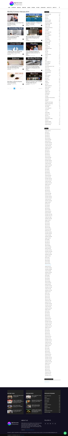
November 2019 (47, 251)
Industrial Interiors (48, 72)
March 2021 (47, 227)
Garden (28, 7)
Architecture (47, 15)
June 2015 (46, 330)
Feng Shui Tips (47, 46)
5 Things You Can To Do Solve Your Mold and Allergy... (15, 23)
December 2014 (47, 339)
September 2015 (47, 325)
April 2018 (46, 279)
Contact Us (49, 7)
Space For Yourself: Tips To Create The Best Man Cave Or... (34, 82)
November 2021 (47, 215)
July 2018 (46, 275)
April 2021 (46, 226)
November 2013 (47, 358)
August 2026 (47, 130)
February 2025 (47, 157)
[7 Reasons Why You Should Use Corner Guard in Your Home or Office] (15, 46)
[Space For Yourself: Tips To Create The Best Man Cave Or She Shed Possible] (34, 76)
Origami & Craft (47, 91)
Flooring (46, 52)
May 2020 (46, 242)
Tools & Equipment (48, 108)
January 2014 (47, 355)
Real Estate (47, 99)
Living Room (43, 7)
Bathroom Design (48, 20)
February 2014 (47, 354)
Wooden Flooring (48, 124)
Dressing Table (47, 42)
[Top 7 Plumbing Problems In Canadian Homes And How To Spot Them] (34, 46)
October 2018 (47, 270)
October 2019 (47, 252)
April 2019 (46, 261)
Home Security (47, 69)
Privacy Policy (22, 435)
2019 (10, 10)
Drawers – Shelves (48, 40)
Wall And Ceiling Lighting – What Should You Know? (36, 405)
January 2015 (47, 337)
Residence (46, 100)
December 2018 (47, 267)
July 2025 (46, 150)
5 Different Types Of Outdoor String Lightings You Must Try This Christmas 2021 (36, 410)
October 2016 (47, 306)
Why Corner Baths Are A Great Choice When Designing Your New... (33, 38)
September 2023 (47, 182)
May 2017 (46, 296)
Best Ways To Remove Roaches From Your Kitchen (14, 82)
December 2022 (47, 196)
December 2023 (47, 178)
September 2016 (47, 308)
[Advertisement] (42, 3)
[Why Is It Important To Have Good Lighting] (28, 396)
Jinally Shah (9, 39)
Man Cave (46, 84)
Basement (46, 18)
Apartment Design (48, 14)
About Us (54, 7)
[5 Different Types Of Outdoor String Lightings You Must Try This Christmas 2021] (28, 411)
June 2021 (46, 223)
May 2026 (46, 135)
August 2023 (47, 184)
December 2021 (47, 214)
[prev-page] (8, 88)
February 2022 (47, 211)
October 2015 (47, 324)
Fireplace (46, 49)
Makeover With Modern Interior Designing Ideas (18, 396)
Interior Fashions (47, 75)
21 (41, 25)
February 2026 (47, 139)
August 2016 (47, 309)
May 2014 (46, 349)
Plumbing (46, 96)
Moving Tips (47, 88)
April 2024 (46, 172)
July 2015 (46, 328)
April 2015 (46, 333)
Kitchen (37, 7)
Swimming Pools (47, 105)
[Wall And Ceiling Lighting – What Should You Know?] (28, 406)
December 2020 (47, 232)
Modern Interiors (47, 87)
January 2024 (47, 176)
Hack (46, 60)
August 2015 (47, 327)
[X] (55, 424)
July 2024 (46, 167)
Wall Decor (47, 119)
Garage (46, 57)
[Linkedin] (50, 424)
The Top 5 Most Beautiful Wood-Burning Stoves (17, 411)
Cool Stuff (46, 30)
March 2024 (47, 173)
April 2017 (46, 297)
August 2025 (47, 148)
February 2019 (47, 264)
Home (9, 7)
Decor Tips (47, 36)
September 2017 (47, 290)
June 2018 (46, 276)
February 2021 (47, 229)
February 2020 (47, 246)
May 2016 (46, 314)
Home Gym (47, 64)
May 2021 (46, 224)
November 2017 (47, 287)
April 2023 (46, 190)
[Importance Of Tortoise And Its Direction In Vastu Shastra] (28, 401)
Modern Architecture (48, 85)
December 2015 (47, 321)
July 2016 (46, 311)
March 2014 (47, 352)
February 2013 (47, 372)
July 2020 (46, 239)
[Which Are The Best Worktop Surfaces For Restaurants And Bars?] (34, 61)
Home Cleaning (47, 63)
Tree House (47, 109)
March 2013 (47, 370)
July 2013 (46, 364)
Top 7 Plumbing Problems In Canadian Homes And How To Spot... (33, 53)
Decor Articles (47, 33)
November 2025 (47, 144)
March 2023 (47, 191)
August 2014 (47, 345)
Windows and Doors (48, 122)
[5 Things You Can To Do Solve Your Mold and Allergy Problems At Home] (15, 18)
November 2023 (47, 179)
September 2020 (47, 236)
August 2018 (47, 273)
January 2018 (47, 284)
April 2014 (46, 351)
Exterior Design (47, 43)
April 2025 (46, 154)
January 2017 (47, 302)
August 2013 (47, 363)
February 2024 (47, 175)
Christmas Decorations (48, 27)
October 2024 (47, 163)
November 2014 (47, 340)
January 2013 (47, 373)
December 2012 (47, 375)
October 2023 (47, 181)
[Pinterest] (53, 424)
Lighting (46, 81)
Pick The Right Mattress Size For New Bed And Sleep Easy (15, 67)
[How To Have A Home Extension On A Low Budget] (9, 406)
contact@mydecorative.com (29, 429)
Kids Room (47, 78)
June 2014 (46, 348)
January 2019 (47, 266)
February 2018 (47, 282)
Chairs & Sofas (47, 26)
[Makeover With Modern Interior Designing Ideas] (9, 396)
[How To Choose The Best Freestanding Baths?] (15, 31)
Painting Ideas (47, 93)
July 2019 (46, 257)
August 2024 (47, 166)
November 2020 (47, 233)
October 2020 (47, 235)
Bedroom (19, 7)
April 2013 (46, 369)
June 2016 (46, 312)
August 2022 (47, 202)
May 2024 (46, 170)
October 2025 (47, 145)
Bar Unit (46, 17)
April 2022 (46, 208)
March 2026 (47, 138)
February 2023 (47, 193)
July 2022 (46, 203)
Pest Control (47, 94)
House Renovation (48, 70)
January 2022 (47, 212)
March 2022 (47, 209)
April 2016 (46, 315)
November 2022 (47, 197)
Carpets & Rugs (47, 24)
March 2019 (47, 263)
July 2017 (46, 293)
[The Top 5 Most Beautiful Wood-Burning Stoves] (9, 411)
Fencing (46, 45)
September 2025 (47, 147)
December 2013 (47, 357)
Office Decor (47, 90)
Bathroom (14, 7)
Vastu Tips (46, 115)
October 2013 (47, 360)
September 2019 (47, 254)
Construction (47, 29)
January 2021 (47, 230)
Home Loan (47, 67)
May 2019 (46, 260)
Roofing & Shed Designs (49, 102)
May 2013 (46, 367)
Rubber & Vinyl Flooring (49, 103)
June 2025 (46, 151)
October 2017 (47, 288)
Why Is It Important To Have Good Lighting (36, 396)
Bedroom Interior (48, 21)
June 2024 (46, 169)
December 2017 (47, 285)
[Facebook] (45, 424)
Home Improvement (48, 66)
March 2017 (47, 299)
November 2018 (47, 269)
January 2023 (47, 194)
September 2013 (47, 361)
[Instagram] (48, 424)
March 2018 (47, 281)
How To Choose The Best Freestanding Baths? (13, 37)
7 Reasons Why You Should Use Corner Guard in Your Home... (14, 52)
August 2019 (47, 255)
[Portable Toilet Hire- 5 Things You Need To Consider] (34, 18)
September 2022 (47, 200)
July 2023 (46, 185)
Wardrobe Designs (48, 121)
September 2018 (47, 272)
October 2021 (47, 217)
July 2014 (46, 346)
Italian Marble (47, 76)
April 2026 (46, 136)
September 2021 (47, 218)
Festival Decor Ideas (48, 48)
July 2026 (46, 132)
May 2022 (46, 206)
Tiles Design (47, 106)
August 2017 (47, 291)
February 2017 (47, 300)
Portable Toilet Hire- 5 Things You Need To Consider (34, 23)
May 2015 (46, 331)
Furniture (24, 7)
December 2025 (47, 142)
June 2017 (46, 294)
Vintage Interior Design (48, 118)
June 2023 (46, 187)
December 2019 (47, 249)
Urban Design (47, 112)
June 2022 (46, 205)
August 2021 (47, 220)
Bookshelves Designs (48, 23)
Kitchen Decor (47, 79)
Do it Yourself (47, 39)
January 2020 (47, 248)
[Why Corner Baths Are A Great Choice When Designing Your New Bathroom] (34, 31)
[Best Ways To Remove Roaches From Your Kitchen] (15, 76)
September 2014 (47, 343)
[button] (59, 7)
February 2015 (47, 336)
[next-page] (23, 88)
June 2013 (46, 366)
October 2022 (47, 199)
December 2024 (47, 160)
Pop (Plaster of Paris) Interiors (50, 97)
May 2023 (46, 188)
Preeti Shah (9, 25)
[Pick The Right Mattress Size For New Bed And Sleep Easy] (15, 61)
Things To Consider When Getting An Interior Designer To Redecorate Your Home (18, 401)
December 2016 (47, 303)
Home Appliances (48, 61)
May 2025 (46, 153)
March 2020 (47, 245)
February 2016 (47, 318)
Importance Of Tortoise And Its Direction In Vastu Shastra (37, 401)
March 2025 (47, 156)
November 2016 (47, 305)
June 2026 (46, 133)
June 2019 (46, 258)
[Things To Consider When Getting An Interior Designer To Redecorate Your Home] (9, 401)
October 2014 (47, 342)
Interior (33, 7)
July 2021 (46, 221)
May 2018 (46, 278)
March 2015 (47, 334)
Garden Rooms (46, 381)
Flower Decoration (48, 54)
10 (20, 88)
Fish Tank (46, 51)
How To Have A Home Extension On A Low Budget (17, 406)
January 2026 (47, 141)
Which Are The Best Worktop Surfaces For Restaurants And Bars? (33, 68)
